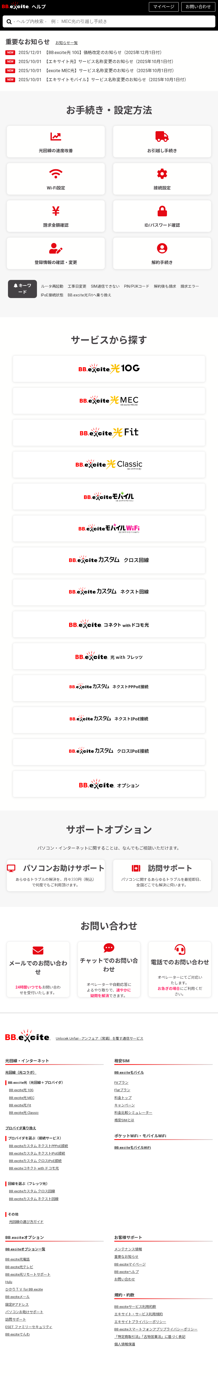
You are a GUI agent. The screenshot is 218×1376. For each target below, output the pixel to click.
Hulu (8, 1282)
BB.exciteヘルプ (126, 1272)
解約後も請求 (165, 286)
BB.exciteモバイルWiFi (132, 1148)
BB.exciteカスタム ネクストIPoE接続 (37, 1153)
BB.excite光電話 (17, 1259)
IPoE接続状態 (52, 295)
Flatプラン (122, 1090)
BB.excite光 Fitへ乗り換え (89, 295)
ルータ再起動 (52, 286)
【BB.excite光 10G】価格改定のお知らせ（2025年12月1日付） (104, 52)
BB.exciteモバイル (129, 1073)
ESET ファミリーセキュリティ (28, 1327)
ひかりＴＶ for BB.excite (24, 1289)
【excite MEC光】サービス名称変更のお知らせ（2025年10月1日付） (110, 70)
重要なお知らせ (126, 1257)
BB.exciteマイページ (130, 1264)
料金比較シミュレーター (133, 1113)
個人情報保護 (124, 1344)
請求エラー (190, 286)
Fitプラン (121, 1083)
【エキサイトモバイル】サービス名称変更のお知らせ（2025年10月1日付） (116, 79)
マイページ (163, 6)
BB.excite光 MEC (21, 1098)
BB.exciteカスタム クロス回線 (32, 1191)
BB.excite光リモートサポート (28, 1274)
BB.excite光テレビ (19, 1267)
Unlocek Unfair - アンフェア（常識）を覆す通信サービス (99, 1038)
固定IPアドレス (17, 1305)
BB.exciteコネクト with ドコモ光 (34, 1168)
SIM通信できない (105, 286)
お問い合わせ (198, 6)
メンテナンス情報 (128, 1249)
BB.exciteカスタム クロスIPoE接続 (35, 1161)
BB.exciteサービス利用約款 (135, 1307)
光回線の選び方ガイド (26, 1222)
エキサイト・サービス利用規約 (138, 1314)
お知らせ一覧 (66, 43)
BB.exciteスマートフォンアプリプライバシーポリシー (156, 1329)
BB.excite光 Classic (24, 1113)
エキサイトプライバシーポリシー (140, 1322)
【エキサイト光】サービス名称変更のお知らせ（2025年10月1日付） (110, 61)
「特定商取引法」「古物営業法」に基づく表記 (149, 1337)
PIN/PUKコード (136, 286)
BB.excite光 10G (21, 1090)
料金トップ (123, 1098)
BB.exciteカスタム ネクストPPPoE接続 (38, 1146)
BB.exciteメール (17, 1297)
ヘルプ (39, 7)
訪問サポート (15, 1319)
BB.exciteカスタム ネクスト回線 (33, 1199)
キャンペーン (124, 1105)
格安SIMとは (124, 1120)
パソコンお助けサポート (24, 1312)
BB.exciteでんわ (17, 1334)
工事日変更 (77, 286)
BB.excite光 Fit (20, 1105)
